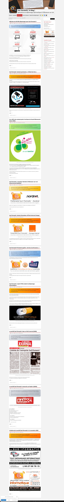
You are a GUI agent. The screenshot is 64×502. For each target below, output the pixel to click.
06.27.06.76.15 (25, 378)
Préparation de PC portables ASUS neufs (49, 51)
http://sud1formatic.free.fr (18, 446)
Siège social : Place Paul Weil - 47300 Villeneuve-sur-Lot (26, 501)
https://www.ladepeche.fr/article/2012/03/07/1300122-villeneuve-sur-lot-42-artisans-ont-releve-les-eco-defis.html (23, 171)
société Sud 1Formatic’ (24, 391)
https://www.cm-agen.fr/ (12, 172)
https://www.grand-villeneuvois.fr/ (13, 173)
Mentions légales (35, 501)
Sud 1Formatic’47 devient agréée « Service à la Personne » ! (24, 247)
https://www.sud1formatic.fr (27, 58)
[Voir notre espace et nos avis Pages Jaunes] (42, 15)
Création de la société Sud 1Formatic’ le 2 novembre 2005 (23, 430)
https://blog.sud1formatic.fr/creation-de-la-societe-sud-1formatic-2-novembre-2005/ (20, 61)
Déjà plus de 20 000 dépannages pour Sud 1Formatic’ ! (23, 21)
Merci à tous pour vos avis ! (47, 57)
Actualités (21, 23)
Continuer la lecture (13, 67)
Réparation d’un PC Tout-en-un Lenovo (49, 55)
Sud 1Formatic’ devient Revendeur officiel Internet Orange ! (24, 215)
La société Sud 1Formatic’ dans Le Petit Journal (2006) (23, 331)
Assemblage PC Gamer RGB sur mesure (49, 47)
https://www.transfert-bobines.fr (28, 81)
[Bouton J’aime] (10, 65)
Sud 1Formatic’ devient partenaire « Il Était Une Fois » (23, 71)
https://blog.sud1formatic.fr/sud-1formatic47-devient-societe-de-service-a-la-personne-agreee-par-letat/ (22, 63)
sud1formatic (12, 23)
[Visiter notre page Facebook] (44, 15)
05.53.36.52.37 (33, 205)
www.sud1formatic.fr (39, 501)
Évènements (24, 23)
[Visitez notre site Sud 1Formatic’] (46, 15)
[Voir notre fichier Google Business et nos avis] (40, 15)
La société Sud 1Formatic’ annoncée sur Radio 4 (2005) (23, 386)
